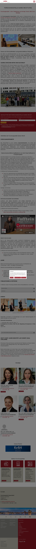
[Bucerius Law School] (5, 1)
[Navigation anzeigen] (34, 1)
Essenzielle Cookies (17, 277)
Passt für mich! (24, 277)
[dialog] (18, 274)
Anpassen (11, 277)
